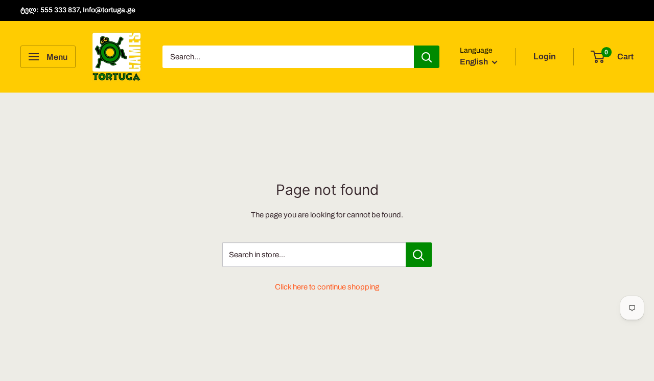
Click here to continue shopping (327, 287)
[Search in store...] (419, 254)
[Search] (426, 57)
